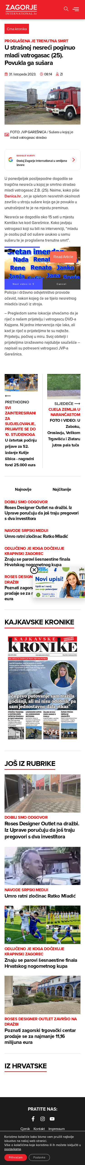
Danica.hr (13, 196)
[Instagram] (42, 1118)
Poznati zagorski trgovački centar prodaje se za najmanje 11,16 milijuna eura (41, 1031)
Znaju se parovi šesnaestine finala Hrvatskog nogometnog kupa (37, 557)
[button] (75, 9)
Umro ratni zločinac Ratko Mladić (36, 533)
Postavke (39, 1157)
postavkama (12, 1149)
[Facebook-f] (33, 1118)
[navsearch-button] (66, 9)
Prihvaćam (15, 1157)
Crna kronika (17, 28)
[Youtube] (52, 1118)
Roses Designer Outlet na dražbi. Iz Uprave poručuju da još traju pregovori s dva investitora (41, 510)
